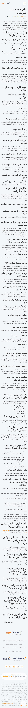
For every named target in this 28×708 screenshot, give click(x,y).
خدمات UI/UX (22, 647)
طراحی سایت (11, 16)
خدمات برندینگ (18, 651)
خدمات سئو (12, 640)
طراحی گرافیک (6, 647)
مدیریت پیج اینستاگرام (7, 703)
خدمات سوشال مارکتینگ (11, 644)
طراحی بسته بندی (20, 640)
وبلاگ (12, 651)
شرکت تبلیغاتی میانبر (21, 16)
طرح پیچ (8, 651)
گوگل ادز (20, 644)
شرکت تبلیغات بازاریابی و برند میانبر (12, 674)
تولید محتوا (5, 640)
